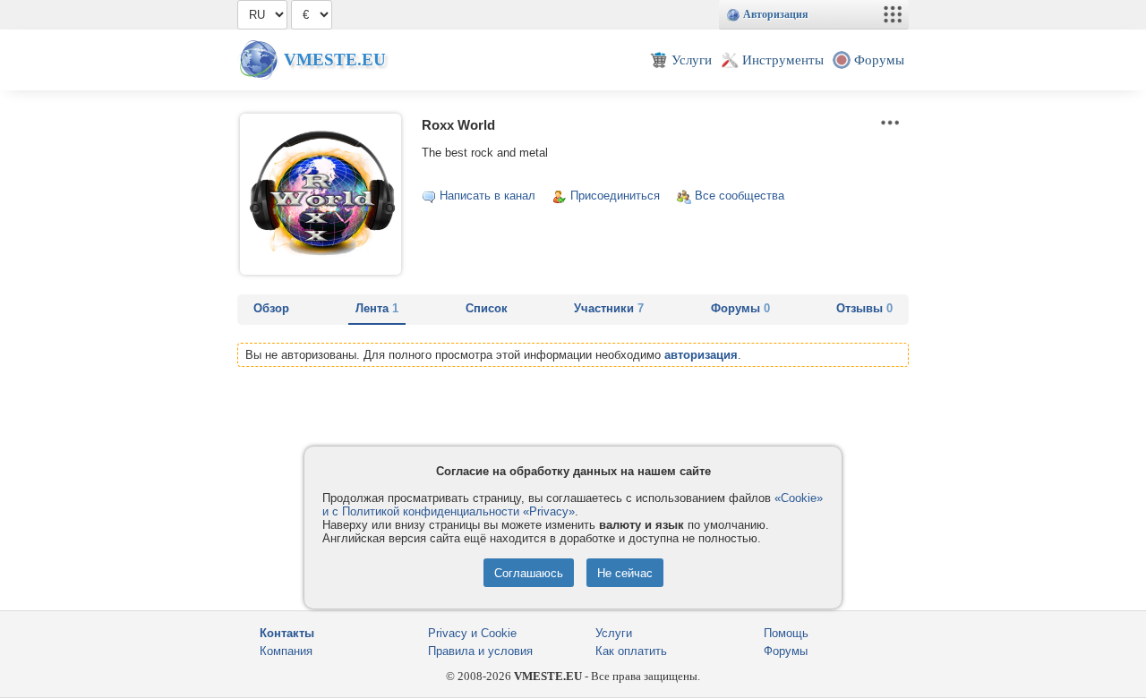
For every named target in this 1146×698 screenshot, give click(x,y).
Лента (376, 308)
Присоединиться (615, 195)
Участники (609, 308)
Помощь (786, 633)
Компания (286, 651)
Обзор (271, 308)
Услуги (613, 633)
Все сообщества (739, 195)
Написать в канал (487, 195)
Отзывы (864, 308)
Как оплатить (631, 651)
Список (487, 308)
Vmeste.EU (335, 59)
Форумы (740, 308)
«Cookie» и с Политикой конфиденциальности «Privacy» (572, 504)
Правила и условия (480, 651)
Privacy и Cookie (472, 633)
